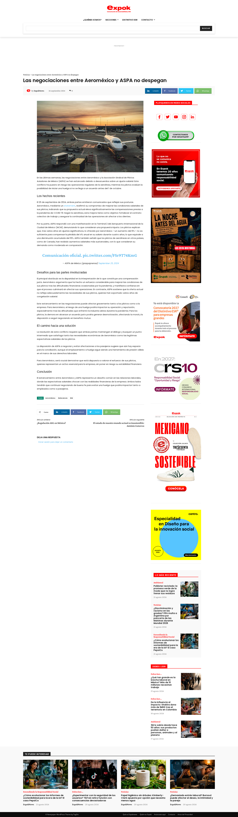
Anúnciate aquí (160, 814)
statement (69, 205)
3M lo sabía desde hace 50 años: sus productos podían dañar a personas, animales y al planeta (164, 730)
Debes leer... (156, 674)
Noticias (26, 75)
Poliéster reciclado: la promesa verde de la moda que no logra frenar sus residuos (165, 590)
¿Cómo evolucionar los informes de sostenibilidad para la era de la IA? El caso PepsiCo (166, 645)
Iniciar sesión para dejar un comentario (55, 442)
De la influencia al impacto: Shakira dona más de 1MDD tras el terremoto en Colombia (164, 706)
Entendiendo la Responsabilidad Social (164, 636)
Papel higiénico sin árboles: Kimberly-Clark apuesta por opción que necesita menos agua (143, 798)
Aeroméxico (50, 398)
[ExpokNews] (28, 91)
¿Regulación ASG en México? (51, 423)
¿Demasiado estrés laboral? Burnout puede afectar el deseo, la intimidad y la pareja (191, 798)
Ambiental (158, 582)
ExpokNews (39, 91)
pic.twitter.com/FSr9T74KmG (110, 255)
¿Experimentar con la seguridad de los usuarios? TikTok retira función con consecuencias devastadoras (93, 798)
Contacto (171, 814)
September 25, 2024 (108, 263)
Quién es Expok (146, 814)
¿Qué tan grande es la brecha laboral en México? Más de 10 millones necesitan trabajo (163, 682)
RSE (71, 398)
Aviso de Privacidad (185, 814)
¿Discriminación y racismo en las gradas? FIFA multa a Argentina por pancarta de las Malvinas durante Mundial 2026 (165, 616)
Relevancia (62, 398)
